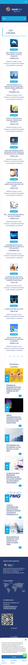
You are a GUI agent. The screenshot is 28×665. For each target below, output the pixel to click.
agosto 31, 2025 (14, 124)
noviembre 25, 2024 (14, 250)
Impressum (24, 660)
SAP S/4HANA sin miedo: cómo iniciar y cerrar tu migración (14, 54)
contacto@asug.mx (10, 606)
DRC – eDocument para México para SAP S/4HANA (14, 215)
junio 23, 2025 (14, 156)
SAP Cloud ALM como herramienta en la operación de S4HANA (14, 339)
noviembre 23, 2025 (14, 92)
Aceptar (14, 657)
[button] (25, 639)
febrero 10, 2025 (14, 218)
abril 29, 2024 (14, 311)
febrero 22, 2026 (14, 58)
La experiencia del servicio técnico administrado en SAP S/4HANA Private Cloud (14, 278)
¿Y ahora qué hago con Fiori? (14, 309)
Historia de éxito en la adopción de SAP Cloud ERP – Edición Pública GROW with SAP (14, 87)
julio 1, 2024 (14, 282)
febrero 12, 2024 (14, 343)
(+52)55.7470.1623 (9, 608)
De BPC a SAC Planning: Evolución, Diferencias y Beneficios (14, 120)
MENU (4, 18)
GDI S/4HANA (14, 49)
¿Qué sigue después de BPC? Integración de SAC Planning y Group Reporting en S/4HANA (14, 152)
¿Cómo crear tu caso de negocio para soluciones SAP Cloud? (14, 184)
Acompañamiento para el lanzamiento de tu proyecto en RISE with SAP (14, 246)
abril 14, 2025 (14, 188)
